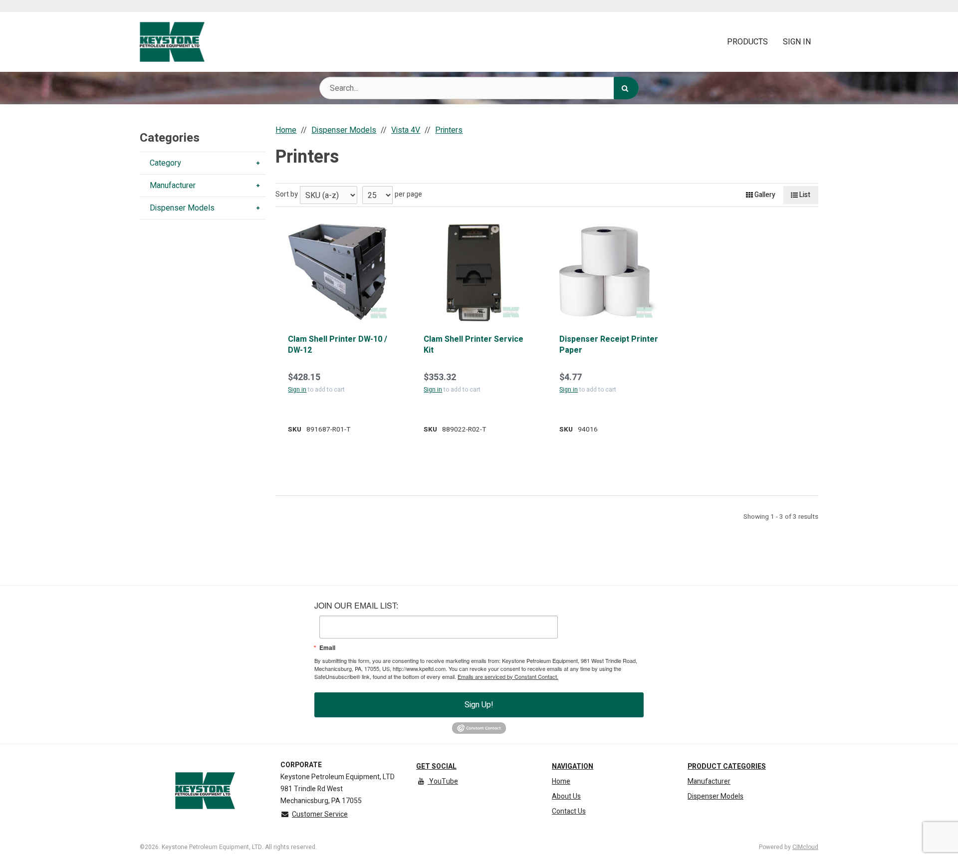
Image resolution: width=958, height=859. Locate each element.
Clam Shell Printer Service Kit (473, 345)
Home (561, 781)
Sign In (797, 42)
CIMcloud (805, 847)
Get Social (436, 766)
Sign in (297, 389)
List (804, 195)
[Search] (626, 88)
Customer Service (320, 814)
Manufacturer (709, 781)
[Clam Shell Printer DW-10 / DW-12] (338, 272)
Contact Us (569, 811)
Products (747, 42)
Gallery (764, 195)
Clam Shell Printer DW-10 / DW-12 (337, 345)
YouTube (443, 781)
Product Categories (727, 766)
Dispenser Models (715, 796)
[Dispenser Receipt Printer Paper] (609, 272)
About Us (566, 796)
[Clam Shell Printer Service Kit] (473, 272)
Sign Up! (479, 705)
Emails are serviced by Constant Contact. (508, 676)
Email (327, 647)
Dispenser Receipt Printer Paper (608, 345)
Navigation (572, 766)
